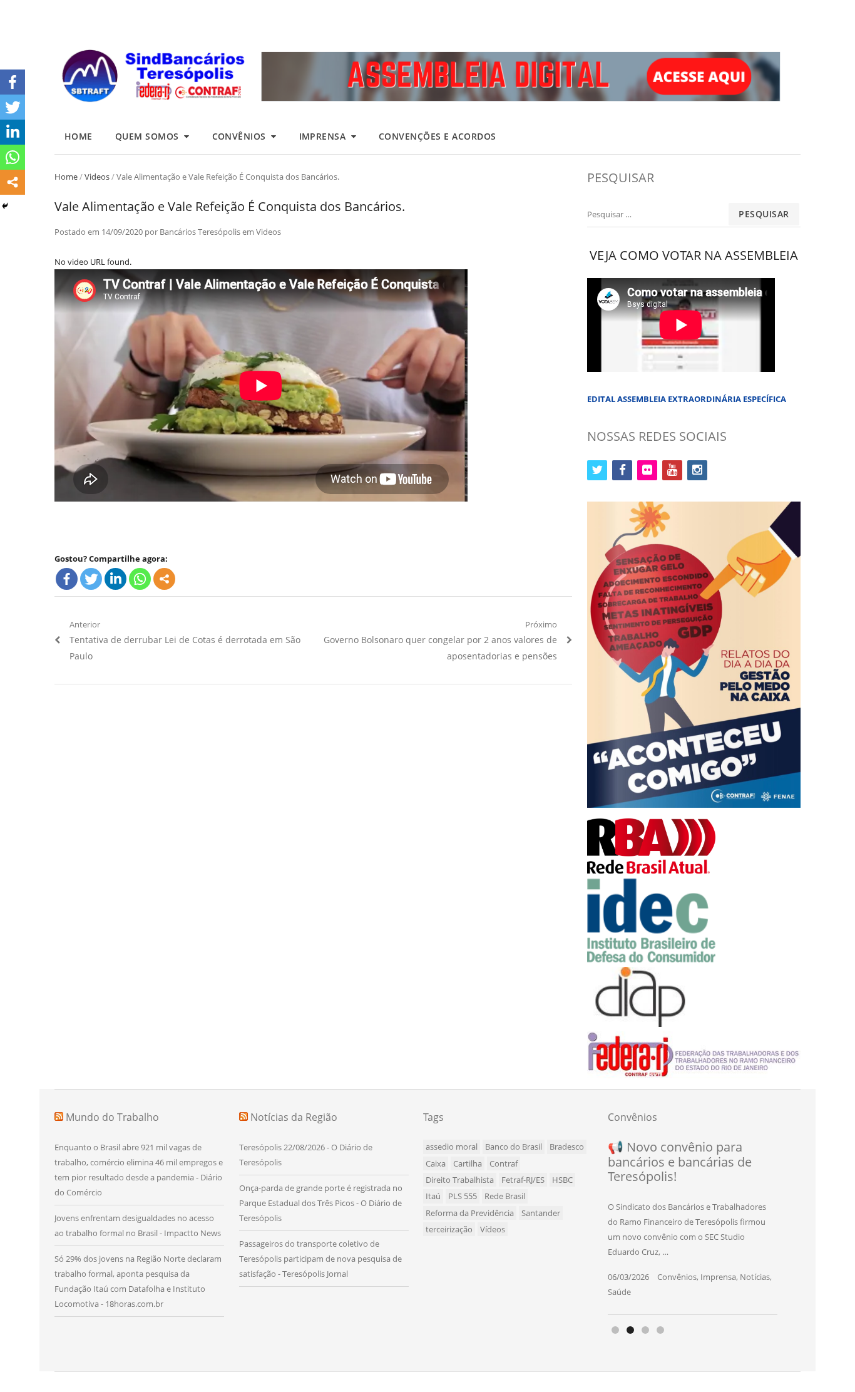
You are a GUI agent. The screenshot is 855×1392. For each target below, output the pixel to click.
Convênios (239, 136)
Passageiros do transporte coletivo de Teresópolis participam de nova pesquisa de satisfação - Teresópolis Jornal (320, 1258)
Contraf (503, 1163)
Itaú (433, 1196)
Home (78, 136)
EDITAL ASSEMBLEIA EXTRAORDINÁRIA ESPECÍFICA (686, 399)
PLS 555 (462, 1196)
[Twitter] (91, 579)
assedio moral (452, 1146)
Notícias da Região (293, 1117)
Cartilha (467, 1163)
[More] (164, 579)
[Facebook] (67, 579)
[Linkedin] (115, 579)
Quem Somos (147, 136)
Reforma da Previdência (470, 1213)
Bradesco (567, 1146)
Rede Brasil (504, 1196)
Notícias (755, 1276)
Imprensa (322, 136)
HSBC (562, 1179)
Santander (540, 1213)
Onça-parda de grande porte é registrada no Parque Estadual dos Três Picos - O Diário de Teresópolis (320, 1203)
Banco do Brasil (513, 1146)
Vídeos (492, 1229)
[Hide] (5, 206)
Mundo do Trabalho (112, 1117)
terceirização (449, 1229)
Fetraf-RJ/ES (523, 1179)
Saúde (619, 1291)
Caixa (436, 1163)
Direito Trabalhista (460, 1179)
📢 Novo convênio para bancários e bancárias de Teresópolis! (680, 1161)
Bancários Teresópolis (200, 231)
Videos (97, 176)
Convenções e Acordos (437, 136)
